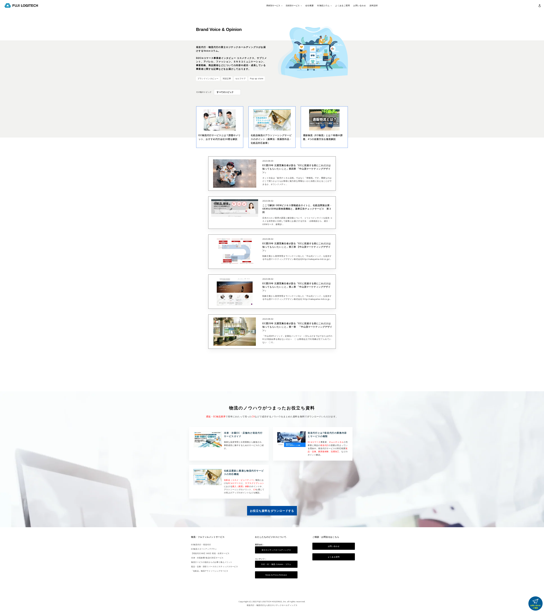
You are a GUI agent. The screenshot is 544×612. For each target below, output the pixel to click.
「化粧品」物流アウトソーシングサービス (209, 571)
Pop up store (256, 78)
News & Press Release (276, 575)
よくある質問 (334, 557)
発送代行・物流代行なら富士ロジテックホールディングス (272, 605)
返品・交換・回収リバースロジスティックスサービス (214, 566)
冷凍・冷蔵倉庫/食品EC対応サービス (207, 557)
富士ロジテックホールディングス (276, 550)
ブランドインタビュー (207, 78)
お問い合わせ (334, 546)
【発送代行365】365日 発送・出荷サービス (210, 553)
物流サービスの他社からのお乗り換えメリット (211, 562)
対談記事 (227, 78)
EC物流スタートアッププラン (204, 549)
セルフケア (240, 78)
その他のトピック (204, 92)
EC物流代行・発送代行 (201, 544)
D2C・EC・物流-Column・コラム (276, 564)
